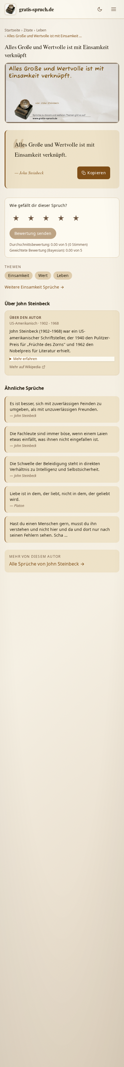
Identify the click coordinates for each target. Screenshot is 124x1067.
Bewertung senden (32, 233)
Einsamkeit (18, 275)
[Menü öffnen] (113, 9)
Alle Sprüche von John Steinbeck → (46, 564)
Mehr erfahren (25, 359)
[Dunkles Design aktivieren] (100, 9)
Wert (43, 275)
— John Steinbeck (29, 172)
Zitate (28, 30)
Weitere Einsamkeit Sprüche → (34, 287)
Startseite (12, 30)
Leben (41, 30)
